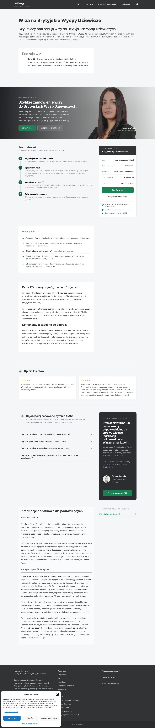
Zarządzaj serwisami (11, 712)
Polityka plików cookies (29, 723)
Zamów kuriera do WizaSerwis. (69, 700)
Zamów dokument (64, 704)
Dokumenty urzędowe (66, 686)
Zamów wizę (27, 128)
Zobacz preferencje (49, 718)
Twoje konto (126, 4)
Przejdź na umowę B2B (117, 493)
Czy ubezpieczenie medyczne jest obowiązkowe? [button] (44, 441)
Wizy (79, 4)
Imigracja (89, 4)
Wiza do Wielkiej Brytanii (109, 514)
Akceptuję (12, 718)
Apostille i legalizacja (107, 4)
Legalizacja (62, 675)
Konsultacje (62, 682)
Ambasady (62, 689)
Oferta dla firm (63, 707)
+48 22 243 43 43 (108, 677)
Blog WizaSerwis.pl (65, 711)
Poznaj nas (62, 671)
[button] (57, 694)
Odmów (30, 718)
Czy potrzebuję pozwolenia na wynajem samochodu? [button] (45, 448)
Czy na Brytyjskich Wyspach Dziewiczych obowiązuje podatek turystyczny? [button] (49, 456)
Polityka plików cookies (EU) (68, 715)
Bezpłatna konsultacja (50, 128)
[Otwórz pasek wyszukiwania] (137, 4)
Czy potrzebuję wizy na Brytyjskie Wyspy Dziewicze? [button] (45, 434)
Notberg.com (115, 683)
